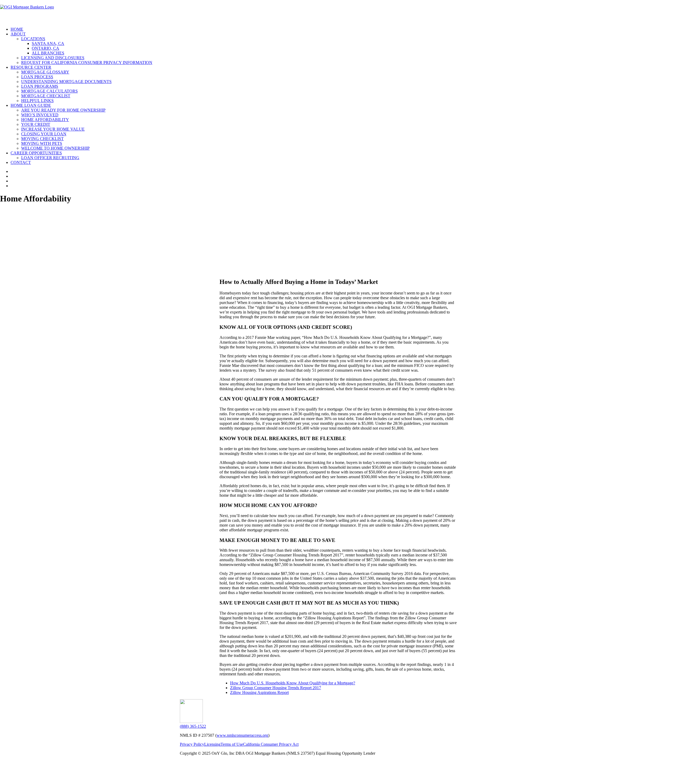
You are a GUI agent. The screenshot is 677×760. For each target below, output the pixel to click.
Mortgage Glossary (45, 72)
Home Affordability (45, 119)
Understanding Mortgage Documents (66, 81)
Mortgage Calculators (49, 91)
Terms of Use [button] (232, 744)
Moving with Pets (41, 143)
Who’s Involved (39, 115)
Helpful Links (37, 100)
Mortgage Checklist (45, 96)
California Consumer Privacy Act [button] (271, 744)
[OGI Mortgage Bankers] (338, 11)
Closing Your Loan (43, 134)
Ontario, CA (45, 48)
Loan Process (37, 77)
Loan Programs (39, 86)
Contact (21, 162)
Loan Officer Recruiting (50, 157)
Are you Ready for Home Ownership (63, 110)
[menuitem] (344, 29)
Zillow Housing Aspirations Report (259, 692)
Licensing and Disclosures (52, 58)
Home (17, 29)
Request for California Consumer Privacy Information (86, 62)
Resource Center (31, 67)
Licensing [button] (212, 744)
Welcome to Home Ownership (55, 148)
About (18, 34)
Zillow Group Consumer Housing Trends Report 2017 (275, 687)
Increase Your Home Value (53, 129)
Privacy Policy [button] (192, 744)
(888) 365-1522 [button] (193, 726)
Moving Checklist (42, 138)
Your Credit (35, 124)
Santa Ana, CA (48, 43)
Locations (33, 38)
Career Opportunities (36, 153)
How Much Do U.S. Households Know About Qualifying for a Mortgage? (292, 683)
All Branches (48, 53)
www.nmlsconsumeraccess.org (242, 735)
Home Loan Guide (31, 105)
